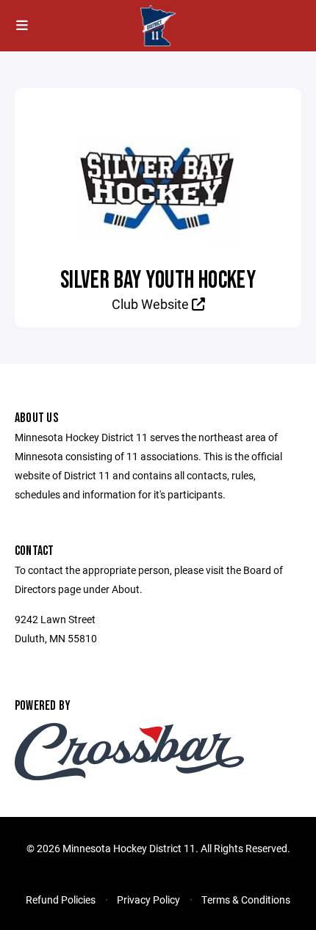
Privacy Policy (148, 900)
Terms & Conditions (245, 900)
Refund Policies (61, 900)
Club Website (152, 304)
